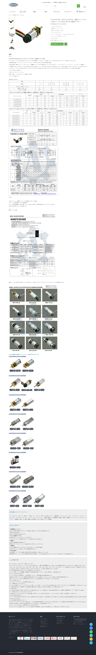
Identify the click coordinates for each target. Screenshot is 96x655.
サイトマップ (68, 11)
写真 (46, 11)
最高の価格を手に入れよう (57, 44)
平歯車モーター (16, 15)
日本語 (84, 6)
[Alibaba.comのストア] (74, 638)
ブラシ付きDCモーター (44, 623)
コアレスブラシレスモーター (44, 625)
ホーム (10, 15)
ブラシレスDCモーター (44, 618)
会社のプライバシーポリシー (61, 623)
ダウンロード (56, 11)
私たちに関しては (23, 11)
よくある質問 (59, 620)
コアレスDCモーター (44, 620)
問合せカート (82, 11)
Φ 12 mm (22, 15)
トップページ (12, 11)
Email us (91, 639)
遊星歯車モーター (44, 626)
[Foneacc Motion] (67, 638)
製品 (35, 11)
